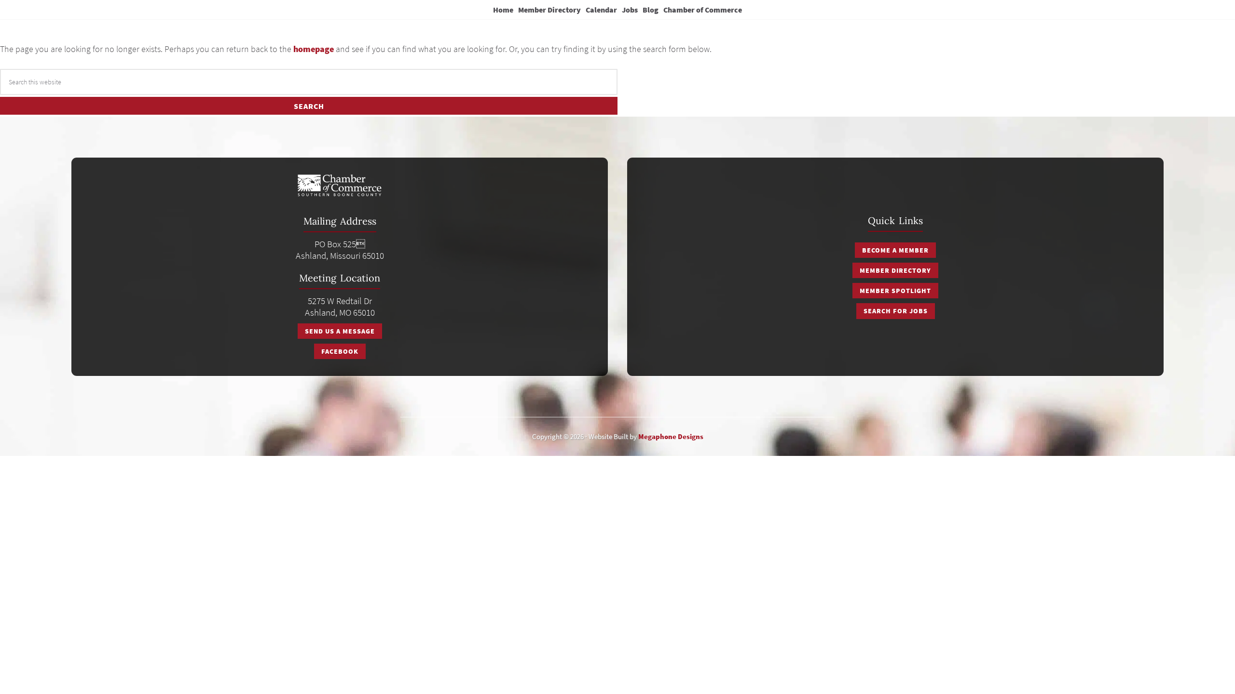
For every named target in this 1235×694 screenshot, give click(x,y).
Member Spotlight (895, 290)
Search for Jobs (896, 311)
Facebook (339, 351)
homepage (313, 48)
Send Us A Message (340, 331)
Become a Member (895, 250)
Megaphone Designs (670, 436)
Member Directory (895, 270)
